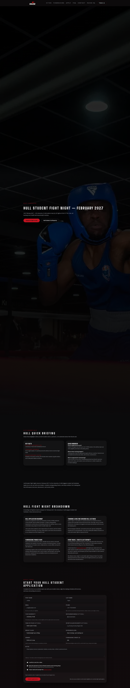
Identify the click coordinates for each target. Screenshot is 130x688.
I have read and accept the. (40, 669)
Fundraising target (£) (73, 637)
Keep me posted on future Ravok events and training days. (45, 665)
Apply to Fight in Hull (31, 220)
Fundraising (58, 3)
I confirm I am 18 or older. (35, 662)
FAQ (74, 3)
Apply (68, 3)
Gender (27, 637)
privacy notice (47, 669)
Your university (30, 614)
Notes (27, 646)
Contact (81, 3)
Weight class (29, 630)
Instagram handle (75, 614)
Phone (68, 605)
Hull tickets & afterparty (50, 220)
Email (27, 605)
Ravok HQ (91, 3)
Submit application (33, 679)
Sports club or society (77, 623)
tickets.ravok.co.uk (81, 548)
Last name (69, 597)
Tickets (101, 3)
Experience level (71, 630)
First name (28, 597)
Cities (49, 3)
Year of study (33, 623)
